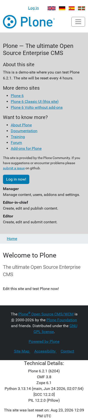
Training (18, 136)
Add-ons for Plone (26, 148)
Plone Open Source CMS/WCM (46, 314)
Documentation (24, 131)
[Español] (72, 8)
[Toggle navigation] (78, 22)
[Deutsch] (62, 8)
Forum (16, 142)
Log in (33, 8)
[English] (51, 8)
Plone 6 (17, 95)
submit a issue (14, 168)
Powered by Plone (44, 341)
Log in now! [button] (16, 179)
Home (12, 238)
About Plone (21, 125)
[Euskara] (81, 8)
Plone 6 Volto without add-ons (37, 107)
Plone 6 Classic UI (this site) (35, 101)
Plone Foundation (61, 320)
